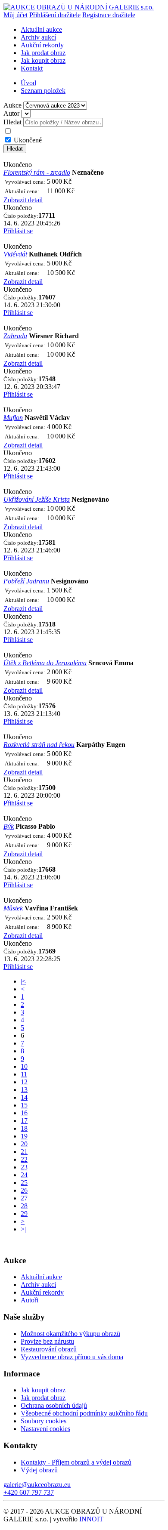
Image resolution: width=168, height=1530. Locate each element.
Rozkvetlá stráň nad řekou (39, 744)
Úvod (28, 82)
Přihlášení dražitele (55, 15)
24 (24, 1174)
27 (24, 1198)
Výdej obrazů (39, 1470)
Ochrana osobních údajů (54, 1405)
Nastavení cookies (45, 1428)
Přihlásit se (18, 230)
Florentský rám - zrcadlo (36, 172)
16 (24, 1113)
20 (24, 1144)
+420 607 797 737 (28, 1492)
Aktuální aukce (41, 29)
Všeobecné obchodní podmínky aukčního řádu (84, 1413)
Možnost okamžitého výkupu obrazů (70, 1333)
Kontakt (32, 68)
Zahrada (15, 335)
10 (24, 1066)
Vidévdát (15, 254)
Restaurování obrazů (49, 1349)
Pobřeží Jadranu (26, 581)
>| (23, 1229)
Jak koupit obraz (43, 60)
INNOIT (91, 1519)
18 (24, 1128)
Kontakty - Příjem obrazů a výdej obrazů (76, 1462)
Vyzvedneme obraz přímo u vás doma (72, 1356)
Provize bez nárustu (47, 1341)
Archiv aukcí (38, 37)
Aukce (12, 105)
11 (24, 1074)
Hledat (12, 122)
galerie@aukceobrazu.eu (37, 1484)
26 (24, 1190)
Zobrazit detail (23, 200)
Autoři (29, 1300)
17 (24, 1120)
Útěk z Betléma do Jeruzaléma (45, 662)
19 (24, 1136)
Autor (11, 113)
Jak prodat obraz (43, 52)
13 (24, 1089)
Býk (8, 826)
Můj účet (15, 15)
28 (24, 1205)
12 (24, 1082)
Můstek (13, 908)
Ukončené (28, 140)
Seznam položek (43, 90)
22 (24, 1159)
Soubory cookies (43, 1421)
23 (24, 1167)
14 (24, 1097)
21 (24, 1151)
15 (24, 1105)
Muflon (13, 417)
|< (23, 981)
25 (24, 1182)
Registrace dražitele (108, 15)
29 (24, 1213)
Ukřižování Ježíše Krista (36, 499)
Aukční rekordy (42, 45)
